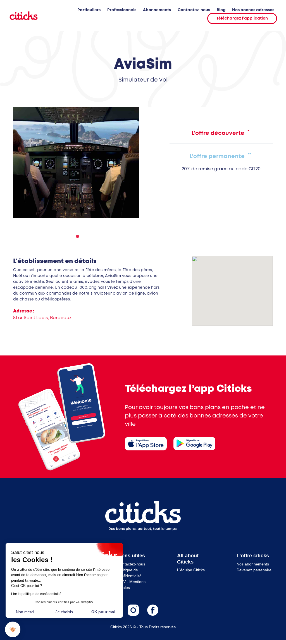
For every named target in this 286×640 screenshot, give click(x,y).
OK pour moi (103, 612)
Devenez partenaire (254, 570)
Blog (221, 10)
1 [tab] (76, 236)
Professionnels (121, 10)
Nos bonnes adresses (253, 10)
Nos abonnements (253, 564)
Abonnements (157, 10)
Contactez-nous (194, 10)
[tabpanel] (76, 162)
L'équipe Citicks (191, 570)
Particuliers (89, 10)
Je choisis (64, 612)
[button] (12, 629)
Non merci (25, 612)
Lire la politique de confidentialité (36, 594)
